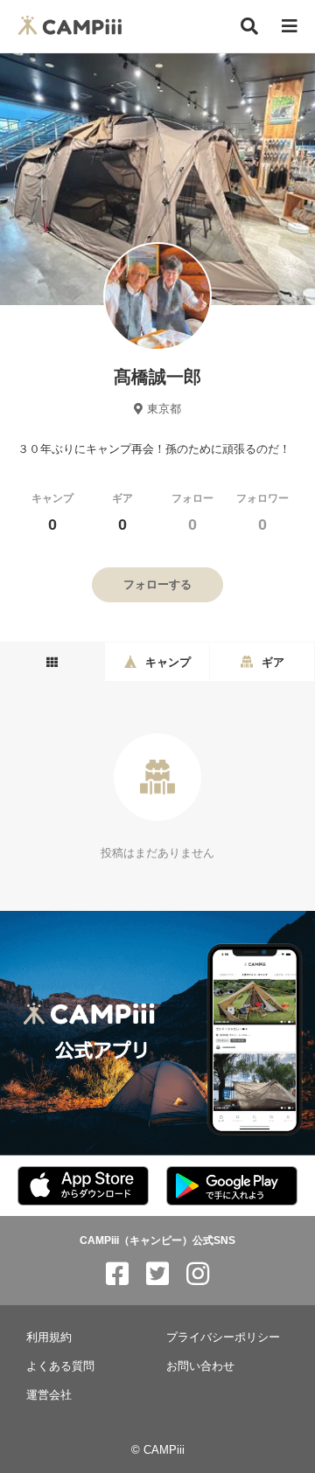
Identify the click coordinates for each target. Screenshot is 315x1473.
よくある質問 (60, 1365)
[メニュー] (290, 26)
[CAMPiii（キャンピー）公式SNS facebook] (117, 1274)
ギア (122, 512)
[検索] (249, 26)
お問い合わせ (200, 1365)
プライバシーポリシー (223, 1337)
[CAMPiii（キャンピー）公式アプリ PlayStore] (232, 1186)
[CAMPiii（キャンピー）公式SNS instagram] (197, 1274)
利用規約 (49, 1337)
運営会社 (49, 1394)
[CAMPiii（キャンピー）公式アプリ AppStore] (83, 1186)
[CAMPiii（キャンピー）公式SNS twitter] (157, 1274)
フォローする (157, 584)
